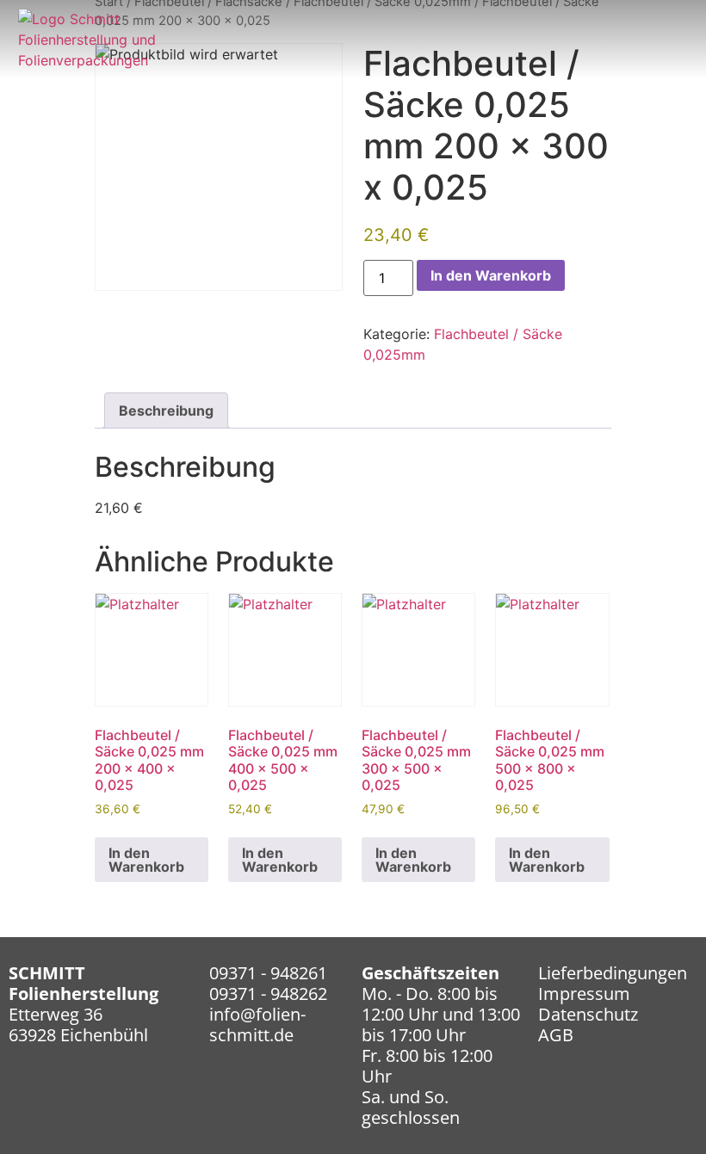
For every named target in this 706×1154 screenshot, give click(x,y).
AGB (555, 1034)
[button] (673, 48)
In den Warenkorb (490, 275)
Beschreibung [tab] (166, 410)
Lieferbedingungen (612, 972)
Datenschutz (588, 1014)
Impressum (584, 993)
